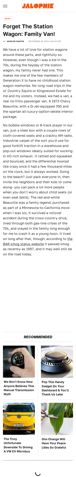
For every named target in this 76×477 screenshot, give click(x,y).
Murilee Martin (15, 41)
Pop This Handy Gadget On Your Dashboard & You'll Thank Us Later (55, 388)
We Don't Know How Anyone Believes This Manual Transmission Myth (19, 388)
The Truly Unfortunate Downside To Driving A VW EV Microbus (18, 445)
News (8, 18)
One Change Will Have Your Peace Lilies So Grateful (54, 443)
